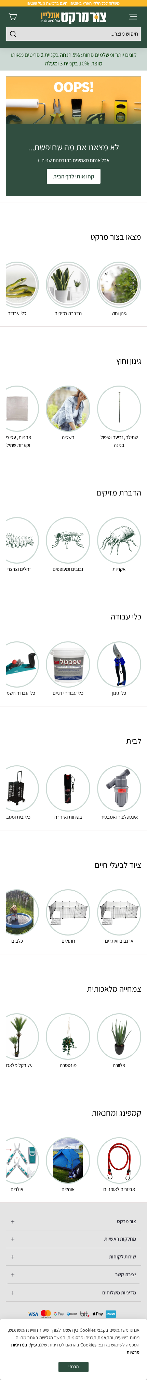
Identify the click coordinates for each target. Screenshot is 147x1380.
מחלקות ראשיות (120, 1238)
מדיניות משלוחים (119, 1292)
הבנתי (73, 1366)
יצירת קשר (125, 1274)
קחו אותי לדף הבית (73, 176)
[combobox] (73, 34)
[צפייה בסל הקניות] (12, 17)
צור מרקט (126, 1221)
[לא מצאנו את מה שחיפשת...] (73, 100)
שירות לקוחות (122, 1256)
